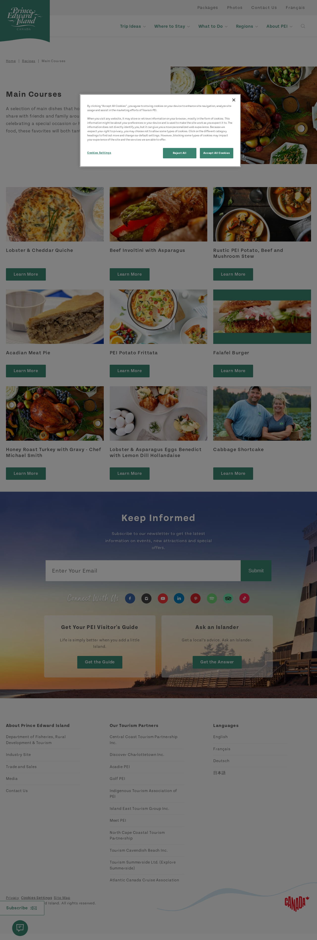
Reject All (179, 153)
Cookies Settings (99, 152)
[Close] (233, 100)
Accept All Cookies (216, 153)
